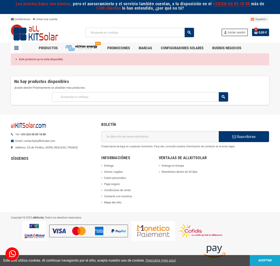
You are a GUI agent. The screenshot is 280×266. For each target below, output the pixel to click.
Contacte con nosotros (118, 196)
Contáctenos (22, 19)
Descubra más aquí (161, 260)
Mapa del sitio (112, 202)
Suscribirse (246, 136)
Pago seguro (112, 184)
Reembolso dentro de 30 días (180, 171)
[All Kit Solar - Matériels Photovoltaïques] (34, 32)
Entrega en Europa (173, 165)
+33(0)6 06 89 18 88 (231, 3)
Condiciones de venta (117, 190)
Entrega (109, 165)
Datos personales (115, 178)
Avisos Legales (113, 171)
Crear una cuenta (46, 19)
